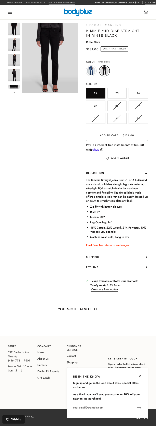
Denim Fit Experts (48, 371)
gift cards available (62, 2)
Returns (92, 267)
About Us (43, 359)
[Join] (136, 407)
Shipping (92, 257)
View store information (104, 289)
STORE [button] (12, 346)
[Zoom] (50, 58)
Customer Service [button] (74, 348)
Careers (42, 365)
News (40, 352)
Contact (71, 356)
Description (95, 173)
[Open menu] (14, 12)
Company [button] (44, 346)
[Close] (142, 374)
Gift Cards (43, 378)
